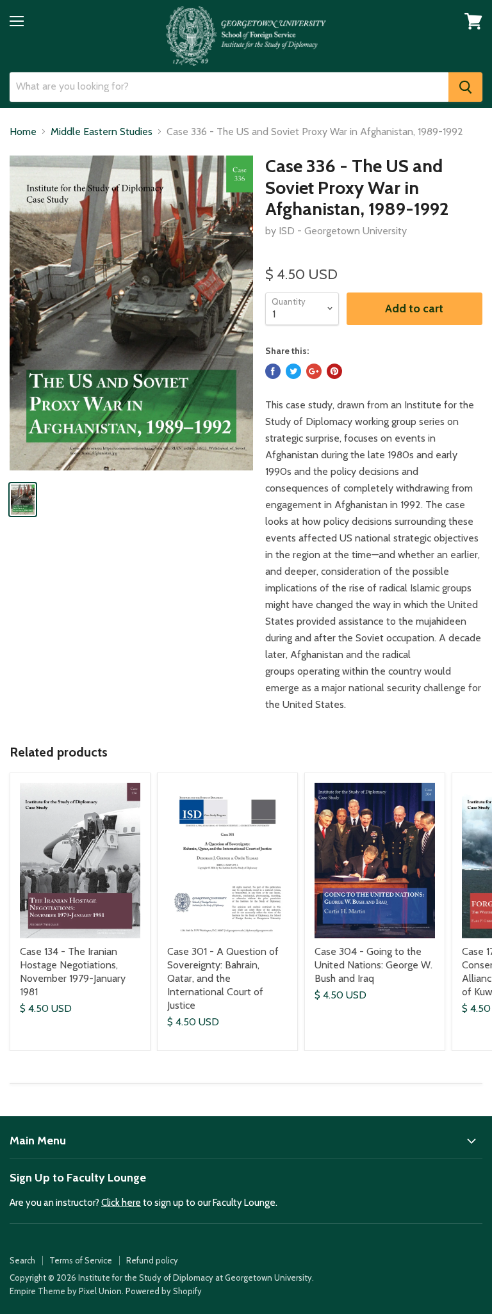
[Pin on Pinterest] (334, 371)
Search (22, 1260)
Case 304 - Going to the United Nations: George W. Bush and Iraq (373, 964)
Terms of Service (80, 1260)
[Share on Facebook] (273, 371)
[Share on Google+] (314, 371)
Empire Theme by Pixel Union (66, 1291)
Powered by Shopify (164, 1291)
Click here (121, 1202)
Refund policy (152, 1260)
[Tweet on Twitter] (293, 371)
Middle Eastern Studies (101, 132)
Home (23, 132)
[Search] (465, 87)
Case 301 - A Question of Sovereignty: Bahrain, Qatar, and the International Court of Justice (223, 978)
